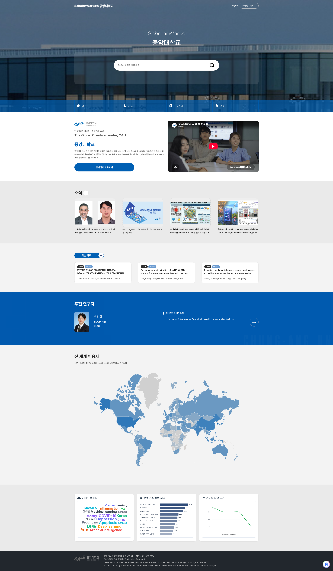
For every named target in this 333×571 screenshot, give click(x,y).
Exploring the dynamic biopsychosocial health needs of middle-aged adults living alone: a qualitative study (229, 272)
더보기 (86, 193)
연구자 (131, 105)
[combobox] (164, 65)
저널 (222, 105)
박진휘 (98, 317)
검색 (212, 65)
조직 (84, 105)
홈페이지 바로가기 (104, 167)
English (235, 6)
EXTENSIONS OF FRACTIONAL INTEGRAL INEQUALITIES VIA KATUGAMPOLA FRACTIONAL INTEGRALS (100, 272)
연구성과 (178, 105)
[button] (95, 216)
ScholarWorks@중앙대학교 (93, 6)
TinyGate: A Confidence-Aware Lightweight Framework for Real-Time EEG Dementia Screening (201, 319)
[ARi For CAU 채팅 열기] (326, 564)
